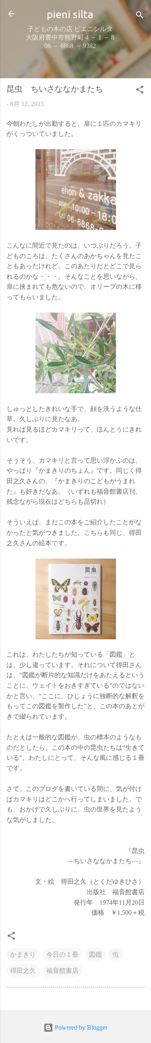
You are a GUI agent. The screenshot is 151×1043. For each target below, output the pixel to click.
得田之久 (23, 970)
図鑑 (95, 954)
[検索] (140, 16)
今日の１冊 (62, 954)
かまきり (23, 954)
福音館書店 (62, 970)
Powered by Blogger (80, 1027)
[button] (140, 91)
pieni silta (70, 14)
